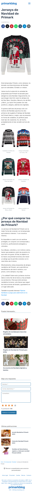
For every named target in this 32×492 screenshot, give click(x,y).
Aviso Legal (5, 475)
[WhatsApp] (16, 26)
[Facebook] (3, 26)
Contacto (28, 475)
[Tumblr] (20, 26)
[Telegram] (24, 26)
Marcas (23, 475)
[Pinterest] (12, 26)
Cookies (18, 475)
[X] (7, 26)
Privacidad (12, 475)
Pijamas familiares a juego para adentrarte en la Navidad (14, 293)
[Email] (29, 26)
